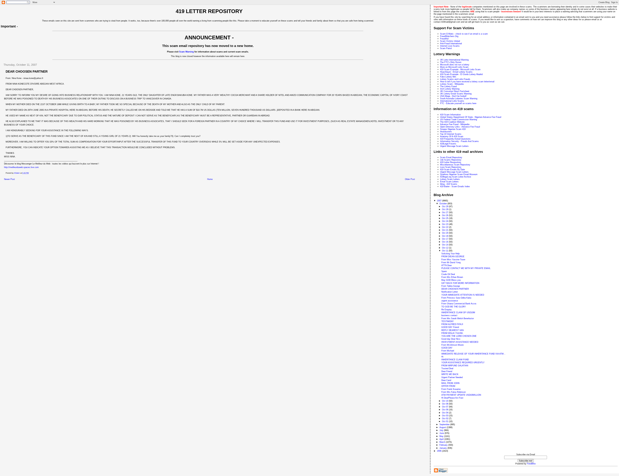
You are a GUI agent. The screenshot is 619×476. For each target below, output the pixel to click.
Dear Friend (446, 371)
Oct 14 (445, 244)
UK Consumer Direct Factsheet (454, 91)
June (442, 433)
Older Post (410, 179)
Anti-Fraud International (451, 43)
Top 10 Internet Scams (450, 134)
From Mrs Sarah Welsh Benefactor (457, 318)
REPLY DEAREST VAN (452, 330)
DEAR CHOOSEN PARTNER (455, 289)
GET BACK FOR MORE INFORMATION (460, 283)
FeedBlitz (531, 463)
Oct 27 (445, 212)
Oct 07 (445, 406)
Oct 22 (445, 227)
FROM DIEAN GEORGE (452, 256)
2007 (439, 200)
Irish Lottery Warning (449, 89)
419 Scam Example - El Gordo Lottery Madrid (461, 74)
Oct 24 (445, 221)
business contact (449, 315)
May (441, 436)
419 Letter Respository (450, 162)
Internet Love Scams (450, 46)
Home (210, 179)
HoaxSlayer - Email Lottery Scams (456, 72)
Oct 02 (445, 418)
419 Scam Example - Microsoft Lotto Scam (460, 69)
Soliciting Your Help (450, 253)
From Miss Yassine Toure (453, 259)
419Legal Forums (448, 143)
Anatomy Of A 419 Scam (451, 136)
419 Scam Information (450, 114)
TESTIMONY (447, 321)
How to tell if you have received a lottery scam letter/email (467, 81)
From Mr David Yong (451, 262)
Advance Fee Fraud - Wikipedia (454, 124)
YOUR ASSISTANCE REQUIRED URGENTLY (463, 362)
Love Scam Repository (450, 167)
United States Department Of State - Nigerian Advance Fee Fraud (470, 117)
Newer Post (9, 179)
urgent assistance (449, 300)
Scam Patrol (446, 48)
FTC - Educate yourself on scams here (458, 103)
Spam (444, 271)
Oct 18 (445, 236)
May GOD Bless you (451, 280)
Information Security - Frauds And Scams (459, 141)
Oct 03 (445, 415)
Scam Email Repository (451, 157)
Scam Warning (186, 52)
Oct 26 (445, 215)
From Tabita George (450, 286)
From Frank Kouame (451, 389)
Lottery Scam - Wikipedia (452, 84)
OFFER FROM (448, 386)
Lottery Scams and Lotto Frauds (455, 79)
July (441, 430)
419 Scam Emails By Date (452, 169)
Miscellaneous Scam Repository (455, 164)
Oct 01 (445, 421)
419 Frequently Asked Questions (455, 139)
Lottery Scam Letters (450, 179)
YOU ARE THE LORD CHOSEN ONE (459, 336)
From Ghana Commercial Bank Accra (458, 303)
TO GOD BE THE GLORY (453, 306)
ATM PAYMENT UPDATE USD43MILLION (461, 395)
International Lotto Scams (452, 101)
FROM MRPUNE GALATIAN (454, 365)
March (442, 442)
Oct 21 (445, 230)
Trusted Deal (447, 368)
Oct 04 (445, 412)
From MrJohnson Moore (452, 345)
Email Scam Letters (449, 181)
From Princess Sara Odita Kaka (456, 298)
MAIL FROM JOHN (450, 383)
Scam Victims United (450, 41)
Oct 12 (445, 248)
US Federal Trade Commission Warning (458, 119)
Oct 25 (445, 218)
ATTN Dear (446, 265)
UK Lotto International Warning (454, 60)
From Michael (447, 350)
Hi (442, 356)
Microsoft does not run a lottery (454, 64)
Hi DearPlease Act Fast (452, 398)
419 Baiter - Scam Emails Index (455, 186)
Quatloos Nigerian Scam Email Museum (458, 174)
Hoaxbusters (446, 131)
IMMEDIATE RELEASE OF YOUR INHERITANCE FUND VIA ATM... (473, 354)
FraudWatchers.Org (449, 36)
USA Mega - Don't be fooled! (453, 96)
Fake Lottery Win (448, 77)
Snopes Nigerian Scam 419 (453, 129)
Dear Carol (446, 380)
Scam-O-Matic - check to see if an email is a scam (464, 34)
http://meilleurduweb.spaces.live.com (21, 167)
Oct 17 (445, 239)
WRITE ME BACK (449, 374)
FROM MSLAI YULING (452, 333)
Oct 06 (445, 409)
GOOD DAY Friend (450, 327)
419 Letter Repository (209, 11)
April (441, 439)
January (443, 448)
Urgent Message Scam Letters (454, 146)
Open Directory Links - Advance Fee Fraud (460, 127)
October (443, 203)
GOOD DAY (446, 348)
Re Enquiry (446, 309)
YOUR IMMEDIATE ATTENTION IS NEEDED (462, 295)
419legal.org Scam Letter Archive (455, 177)
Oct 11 (445, 250)
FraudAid (444, 38)
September (444, 424)
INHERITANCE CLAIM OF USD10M (458, 312)
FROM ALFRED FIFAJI (452, 324)
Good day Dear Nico (450, 339)
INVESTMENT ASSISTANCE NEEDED (459, 342)
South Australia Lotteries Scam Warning (458, 98)
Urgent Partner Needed (452, 377)
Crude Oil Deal (448, 274)
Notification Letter (449, 292)
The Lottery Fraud (448, 86)
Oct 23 (445, 224)
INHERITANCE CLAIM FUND (455, 359)
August (443, 427)
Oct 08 (445, 404)
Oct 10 (445, 401)
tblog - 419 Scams (448, 184)
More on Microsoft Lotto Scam (454, 67)
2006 (439, 451)
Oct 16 (445, 242)
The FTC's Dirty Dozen (450, 62)
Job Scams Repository (450, 160)
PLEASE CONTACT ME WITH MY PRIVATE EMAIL (466, 268)
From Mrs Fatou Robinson (453, 392)
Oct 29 (445, 206)
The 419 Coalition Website (452, 122)
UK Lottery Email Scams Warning (456, 93)
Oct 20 (445, 233)
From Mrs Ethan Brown (452, 277)
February (443, 445)
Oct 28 (445, 209)
